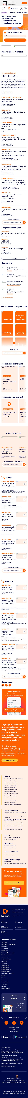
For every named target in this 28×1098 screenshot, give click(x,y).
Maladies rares (5, 957)
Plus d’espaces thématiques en (13, 461)
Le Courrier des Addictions (10, 839)
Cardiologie (4, 942)
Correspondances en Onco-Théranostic (13, 825)
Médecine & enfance (9, 853)
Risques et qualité (5, 988)
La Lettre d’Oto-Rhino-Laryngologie (12, 804)
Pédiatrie (3, 975)
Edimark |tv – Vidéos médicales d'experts (11, 1049)
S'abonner (14, 998)
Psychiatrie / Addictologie (7, 973)
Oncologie (12, 12)
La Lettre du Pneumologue (10, 795)
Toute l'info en (13, 349)
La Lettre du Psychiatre (9, 798)
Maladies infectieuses (6, 954)
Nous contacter (14, 1017)
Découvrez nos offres (9, 760)
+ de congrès (14, 258)
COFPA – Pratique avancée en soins (10, 1057)
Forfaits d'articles (20, 1007)
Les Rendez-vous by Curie (8, 1066)
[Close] (1, 3)
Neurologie (4, 961)
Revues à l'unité (20, 1003)
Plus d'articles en (13, 219)
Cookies (22, 1093)
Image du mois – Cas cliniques (8, 1051)
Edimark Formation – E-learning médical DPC (12, 1052)
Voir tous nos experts (8, 297)
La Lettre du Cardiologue (10, 787)
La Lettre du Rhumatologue (10, 800)
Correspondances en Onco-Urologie (13, 829)
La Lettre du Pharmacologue (11, 793)
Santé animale (4, 980)
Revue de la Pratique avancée (11, 856)
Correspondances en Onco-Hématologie (14, 822)
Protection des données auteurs (11, 1093)
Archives (14, 1029)
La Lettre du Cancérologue (10, 785)
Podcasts (20, 927)
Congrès (19, 922)
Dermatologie (4, 946)
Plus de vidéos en (13, 567)
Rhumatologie (4, 977)
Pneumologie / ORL (6, 969)
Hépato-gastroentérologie (7, 952)
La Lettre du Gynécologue (10, 789)
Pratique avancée (5, 971)
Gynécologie (4, 948)
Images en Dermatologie (10, 845)
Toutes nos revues (20, 1009)
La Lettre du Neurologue (10, 791)
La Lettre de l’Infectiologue (10, 780)
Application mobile (14, 1031)
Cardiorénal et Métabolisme (8, 944)
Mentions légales (7, 1091)
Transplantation (5, 982)
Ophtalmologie (5, 965)
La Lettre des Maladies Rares (11, 783)
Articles (6, 922)
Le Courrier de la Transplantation (12, 837)
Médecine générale (6, 959)
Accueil (5, 12)
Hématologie (20, 12)
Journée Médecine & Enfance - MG (10, 1060)
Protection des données (19, 1091)
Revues (6, 932)
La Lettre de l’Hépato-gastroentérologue (13, 778)
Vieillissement (4, 984)
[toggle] (14, 343)
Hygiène (3, 986)
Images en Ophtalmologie (10, 847)
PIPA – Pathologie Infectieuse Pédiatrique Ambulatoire (11, 1064)
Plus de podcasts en (14, 673)
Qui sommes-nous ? (14, 1027)
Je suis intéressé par (14, 32)
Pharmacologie (5, 967)
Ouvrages (20, 1005)
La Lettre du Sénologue (9, 802)
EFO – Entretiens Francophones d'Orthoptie (12, 1059)
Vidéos (6, 927)
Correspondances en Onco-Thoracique (13, 827)
